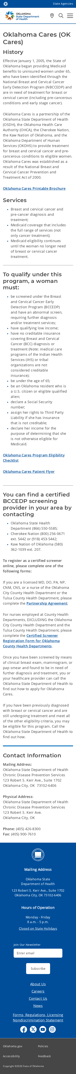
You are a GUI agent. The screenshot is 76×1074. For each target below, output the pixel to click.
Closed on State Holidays (38, 928)
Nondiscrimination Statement (38, 1020)
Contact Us (38, 998)
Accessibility (11, 1056)
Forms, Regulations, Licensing (38, 1015)
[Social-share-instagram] (52, 1029)
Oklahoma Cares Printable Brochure (34, 188)
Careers (38, 991)
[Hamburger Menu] (70, 16)
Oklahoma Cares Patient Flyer (29, 471)
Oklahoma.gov (12, 1046)
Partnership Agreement (47, 603)
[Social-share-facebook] (23, 1029)
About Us (38, 984)
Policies (43, 1046)
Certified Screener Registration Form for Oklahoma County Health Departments (31, 640)
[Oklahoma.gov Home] (5, 3)
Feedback (44, 1056)
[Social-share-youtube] (42, 1029)
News (38, 1005)
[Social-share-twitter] (33, 1029)
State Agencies (63, 3)
